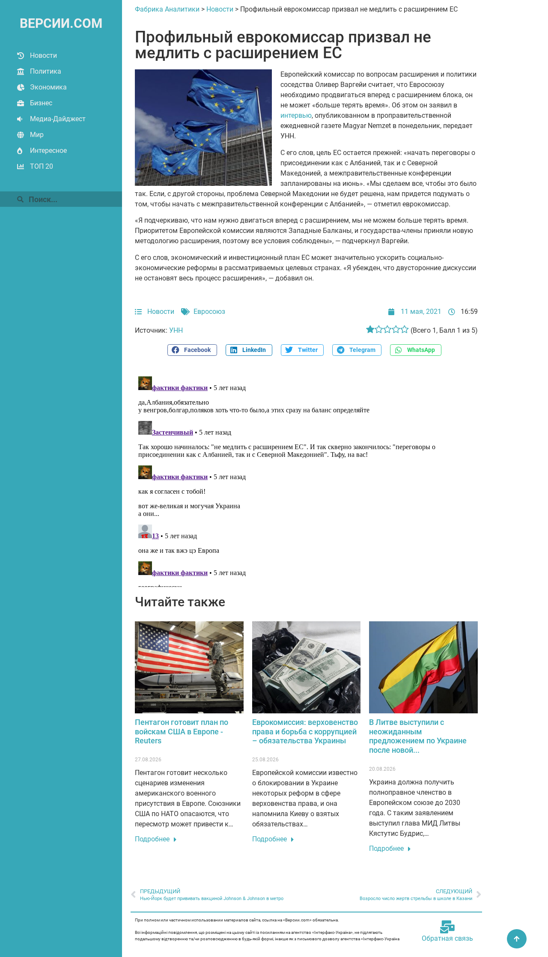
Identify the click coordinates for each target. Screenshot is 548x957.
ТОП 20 (41, 166)
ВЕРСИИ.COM (61, 23)
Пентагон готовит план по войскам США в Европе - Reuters (181, 731)
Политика (45, 71)
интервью (296, 115)
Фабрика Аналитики (167, 9)
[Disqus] (306, 480)
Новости (43, 55)
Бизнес (41, 103)
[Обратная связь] (447, 927)
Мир (37, 135)
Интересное (48, 150)
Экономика (48, 87)
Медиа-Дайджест (58, 119)
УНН (176, 330)
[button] (192, 350)
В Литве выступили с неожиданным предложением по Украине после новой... (418, 736)
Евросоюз (209, 311)
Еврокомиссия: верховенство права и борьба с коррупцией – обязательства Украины (305, 731)
